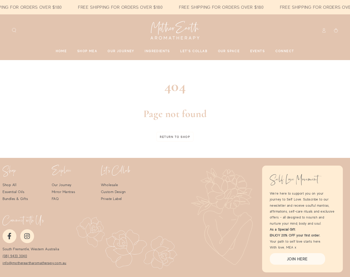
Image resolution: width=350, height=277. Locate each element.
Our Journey (61, 185)
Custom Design (113, 191)
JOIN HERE (297, 258)
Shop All (9, 185)
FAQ (55, 198)
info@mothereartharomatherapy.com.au (34, 263)
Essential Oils (14, 191)
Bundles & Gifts (15, 198)
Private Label (111, 198)
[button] (14, 30)
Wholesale (109, 185)
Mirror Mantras (63, 191)
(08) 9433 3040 (15, 256)
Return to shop (175, 137)
